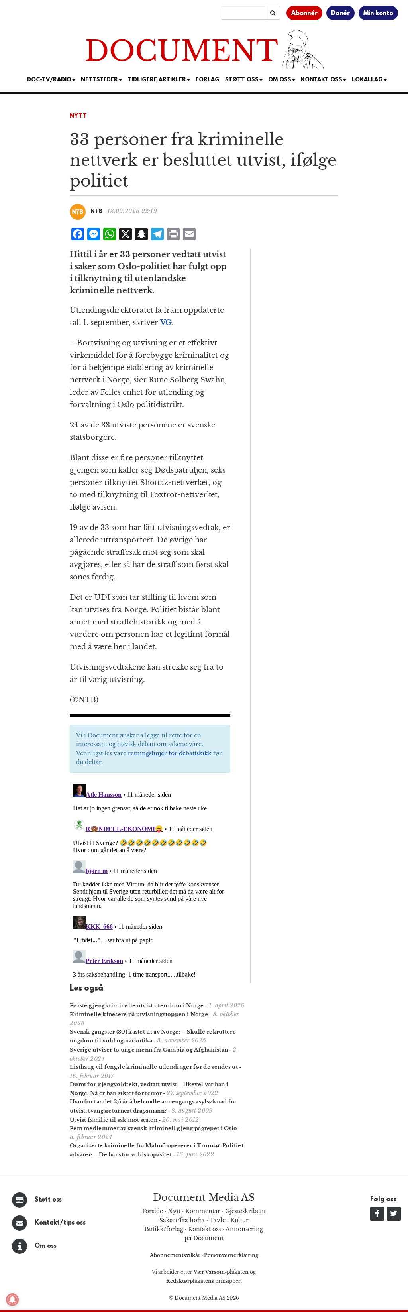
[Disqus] (150, 880)
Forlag (208, 80)
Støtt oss (48, 1200)
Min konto (378, 13)
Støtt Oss (242, 80)
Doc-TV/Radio (49, 80)
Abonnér (304, 13)
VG (166, 322)
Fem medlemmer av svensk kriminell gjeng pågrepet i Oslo (153, 1128)
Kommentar (202, 1211)
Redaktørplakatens (190, 1281)
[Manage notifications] (12, 1299)
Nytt (78, 116)
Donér (340, 13)
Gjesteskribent (245, 1211)
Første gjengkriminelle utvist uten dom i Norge (137, 1005)
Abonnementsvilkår (176, 1255)
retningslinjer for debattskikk (170, 753)
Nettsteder (99, 80)
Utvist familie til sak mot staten (113, 1120)
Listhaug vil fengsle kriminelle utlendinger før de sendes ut (154, 1067)
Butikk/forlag (164, 1229)
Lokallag (367, 80)
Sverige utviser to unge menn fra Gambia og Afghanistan (149, 1049)
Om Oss (279, 80)
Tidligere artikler (157, 80)
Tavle (218, 1220)
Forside (152, 1211)
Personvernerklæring (231, 1255)
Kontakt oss (321, 80)
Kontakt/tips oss (60, 1223)
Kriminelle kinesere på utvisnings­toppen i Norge (139, 1014)
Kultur (239, 1220)
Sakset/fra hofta (182, 1220)
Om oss (46, 1246)
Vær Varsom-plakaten (221, 1272)
